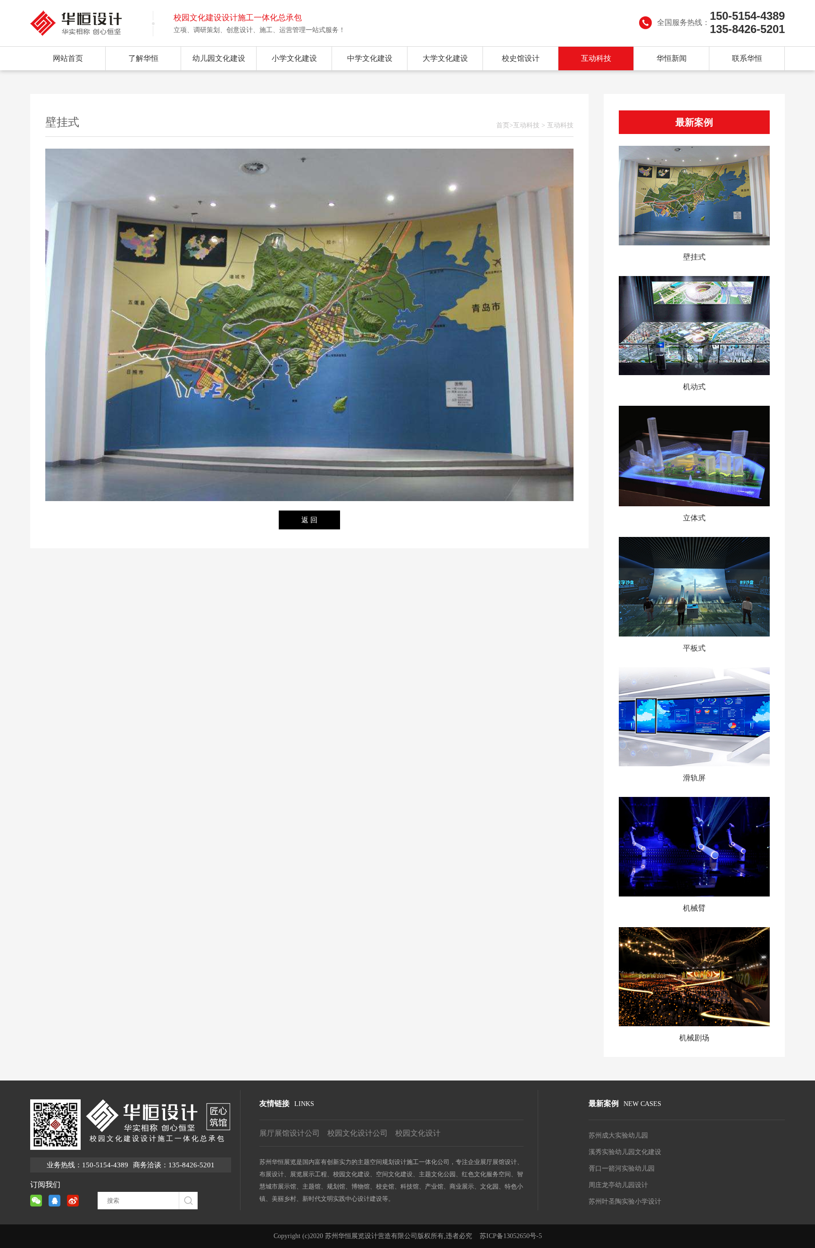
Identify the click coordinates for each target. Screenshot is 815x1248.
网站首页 (68, 58)
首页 (502, 125)
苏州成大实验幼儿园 (618, 1135)
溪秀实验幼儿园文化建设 (625, 1152)
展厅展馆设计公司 (289, 1133)
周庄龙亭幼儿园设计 (618, 1185)
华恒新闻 (672, 58)
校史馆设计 (521, 58)
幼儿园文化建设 (218, 58)
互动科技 (596, 58)
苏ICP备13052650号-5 (511, 1236)
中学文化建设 (369, 58)
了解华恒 (143, 58)
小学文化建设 (294, 58)
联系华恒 (747, 58)
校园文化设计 (418, 1133)
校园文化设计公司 (357, 1133)
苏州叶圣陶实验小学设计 (625, 1201)
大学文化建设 (445, 58)
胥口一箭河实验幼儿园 (622, 1168)
